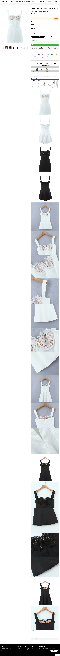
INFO (33, 646)
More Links (42, 1)
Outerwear (28, 1)
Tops (20, 1)
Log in (32, 648)
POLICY (26, 646)
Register (33, 649)
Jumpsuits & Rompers (35, 1)
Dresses (16, 1)
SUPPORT (19, 646)
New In (12, 1)
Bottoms (23, 1)
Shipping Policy (27, 648)
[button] (1, 47)
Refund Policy (26, 649)
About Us (19, 648)
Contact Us (19, 649)
